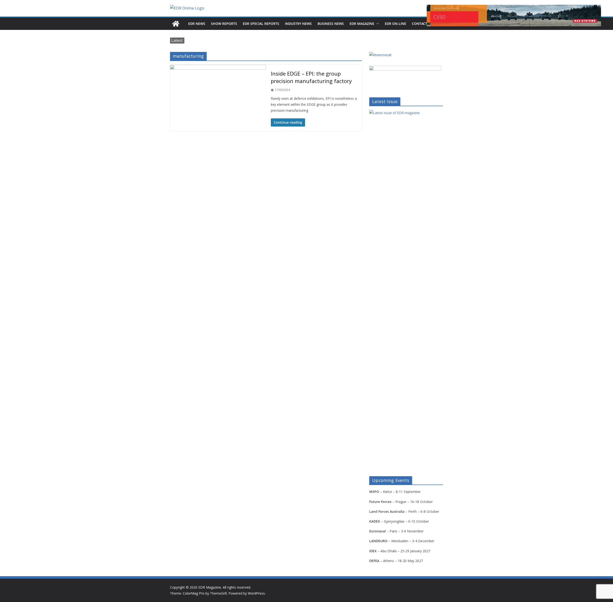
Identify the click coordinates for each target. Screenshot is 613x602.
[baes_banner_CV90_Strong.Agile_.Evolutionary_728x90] (514, 15)
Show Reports (224, 23)
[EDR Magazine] (176, 24)
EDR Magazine (362, 23)
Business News (331, 23)
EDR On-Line (395, 23)
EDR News (196, 23)
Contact (419, 23)
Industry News (298, 23)
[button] (376, 23)
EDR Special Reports (261, 23)
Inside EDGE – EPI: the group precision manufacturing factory (311, 77)
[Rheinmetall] (380, 55)
